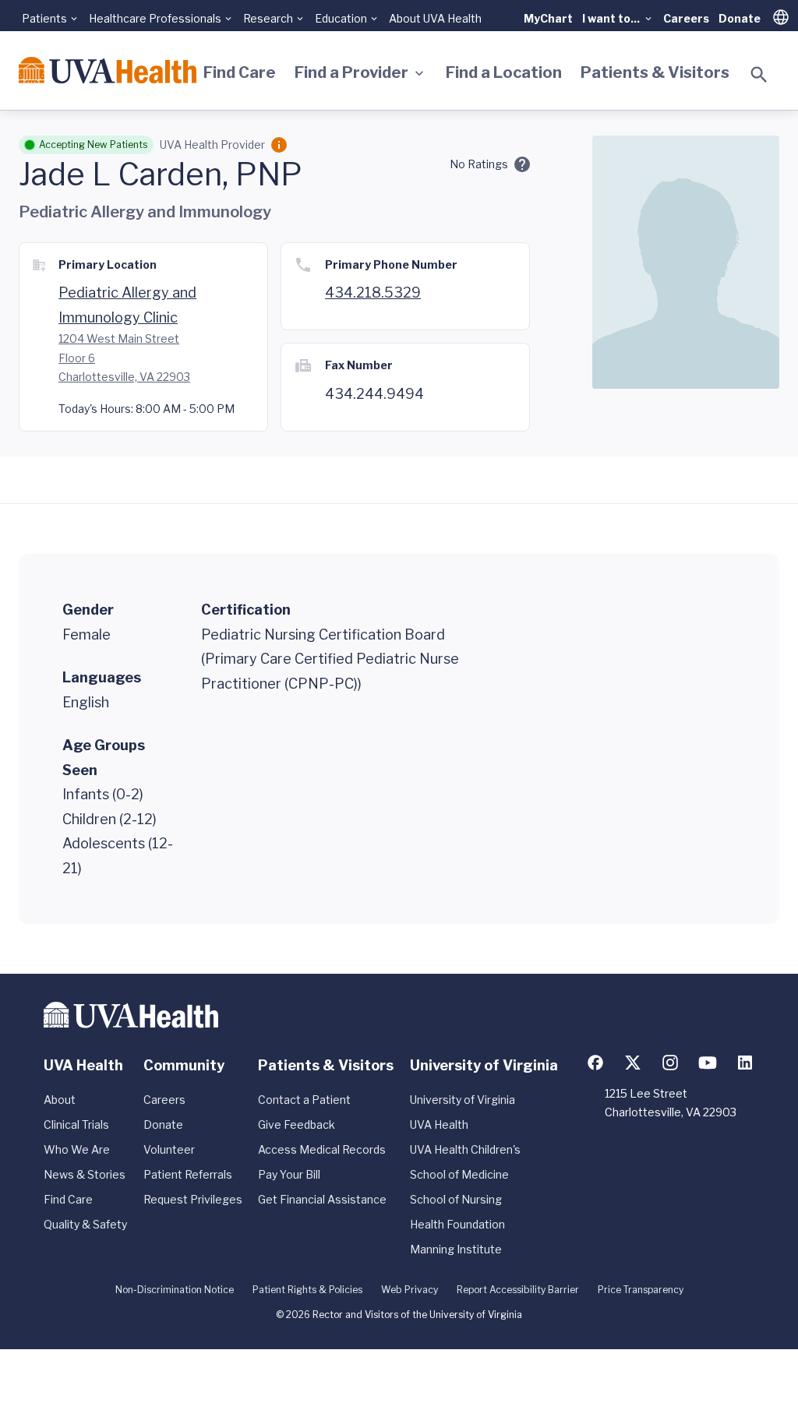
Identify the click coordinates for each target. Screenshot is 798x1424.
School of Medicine (459, 1174)
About (60, 1099)
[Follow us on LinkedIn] (745, 1062)
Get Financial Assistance (322, 1199)
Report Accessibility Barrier (518, 1289)
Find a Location (504, 72)
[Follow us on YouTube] (707, 1062)
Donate (740, 18)
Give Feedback (296, 1124)
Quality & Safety (85, 1224)
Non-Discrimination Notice (174, 1289)
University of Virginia (462, 1099)
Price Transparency (640, 1289)
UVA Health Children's (465, 1149)
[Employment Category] (279, 145)
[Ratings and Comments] (522, 164)
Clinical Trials (76, 1124)
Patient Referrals (187, 1174)
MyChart (548, 18)
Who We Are (77, 1149)
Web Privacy (409, 1289)
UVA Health (439, 1124)
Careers (686, 18)
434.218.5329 (373, 292)
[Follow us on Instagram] (670, 1062)
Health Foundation (457, 1224)
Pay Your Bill (289, 1174)
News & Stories (84, 1174)
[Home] (107, 70)
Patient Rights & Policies (307, 1289)
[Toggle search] (759, 75)
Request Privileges (192, 1199)
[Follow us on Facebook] (595, 1062)
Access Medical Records (322, 1149)
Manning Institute (456, 1249)
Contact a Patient (304, 1099)
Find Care (239, 72)
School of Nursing (456, 1199)
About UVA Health (435, 18)
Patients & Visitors (655, 72)
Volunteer (169, 1149)
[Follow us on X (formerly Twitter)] (632, 1062)
